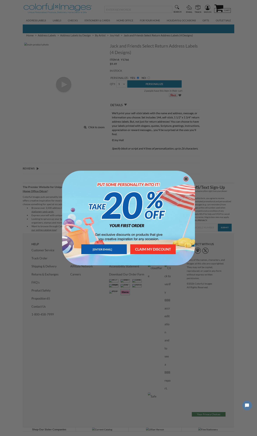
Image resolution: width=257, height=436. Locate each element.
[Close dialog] (186, 179)
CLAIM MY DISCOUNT (153, 249)
